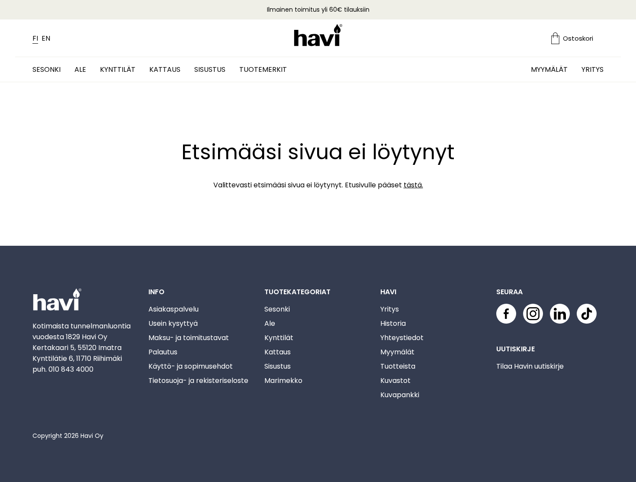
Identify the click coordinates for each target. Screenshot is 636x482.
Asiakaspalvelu (173, 309)
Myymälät (549, 69)
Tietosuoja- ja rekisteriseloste (198, 381)
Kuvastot (395, 381)
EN (46, 38)
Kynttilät (117, 69)
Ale (80, 69)
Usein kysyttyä (173, 323)
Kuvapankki (399, 395)
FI (35, 38)
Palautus (162, 352)
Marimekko (283, 381)
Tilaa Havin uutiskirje (530, 366)
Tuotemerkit (263, 69)
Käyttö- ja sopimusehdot (190, 366)
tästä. (413, 185)
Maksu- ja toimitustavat (188, 338)
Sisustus (209, 69)
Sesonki (46, 69)
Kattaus (164, 69)
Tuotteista (397, 366)
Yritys (592, 69)
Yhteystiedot (402, 338)
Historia (393, 323)
